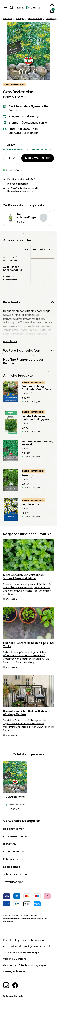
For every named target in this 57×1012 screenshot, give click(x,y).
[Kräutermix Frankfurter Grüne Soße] (10, 392)
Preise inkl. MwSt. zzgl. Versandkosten (27, 149)
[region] (28, 51)
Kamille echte (30, 504)
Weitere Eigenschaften (21, 350)
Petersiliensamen (14, 859)
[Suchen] (12, 7)
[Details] (44, 218)
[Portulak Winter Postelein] (10, 451)
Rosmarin (28, 475)
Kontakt (7, 940)
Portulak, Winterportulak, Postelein (37, 443)
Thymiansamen (13, 882)
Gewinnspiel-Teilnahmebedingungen (24, 965)
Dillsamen (9, 844)
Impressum (21, 940)
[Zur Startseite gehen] (28, 7)
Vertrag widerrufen (14, 971)
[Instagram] (7, 985)
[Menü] (5, 7)
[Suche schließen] (47, 3)
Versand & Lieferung (15, 958)
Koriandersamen (14, 851)
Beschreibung (14, 302)
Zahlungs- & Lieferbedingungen (21, 952)
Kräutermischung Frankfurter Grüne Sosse (37, 388)
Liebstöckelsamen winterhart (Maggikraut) (37, 418)
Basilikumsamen (13, 829)
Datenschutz (38, 940)
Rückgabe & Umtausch (37, 946)
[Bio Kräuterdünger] (10, 218)
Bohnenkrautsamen (15, 836)
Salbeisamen (11, 867)
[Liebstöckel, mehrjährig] (10, 422)
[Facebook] (16, 985)
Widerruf (16, 946)
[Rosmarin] (10, 480)
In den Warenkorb (38, 158)
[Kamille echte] (10, 509)
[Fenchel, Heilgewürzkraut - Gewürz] (28, 51)
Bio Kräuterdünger (26, 216)
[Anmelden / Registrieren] (52, 4)
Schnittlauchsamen (15, 874)
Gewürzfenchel (15, 796)
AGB (5, 946)
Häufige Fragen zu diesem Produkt (24, 361)
